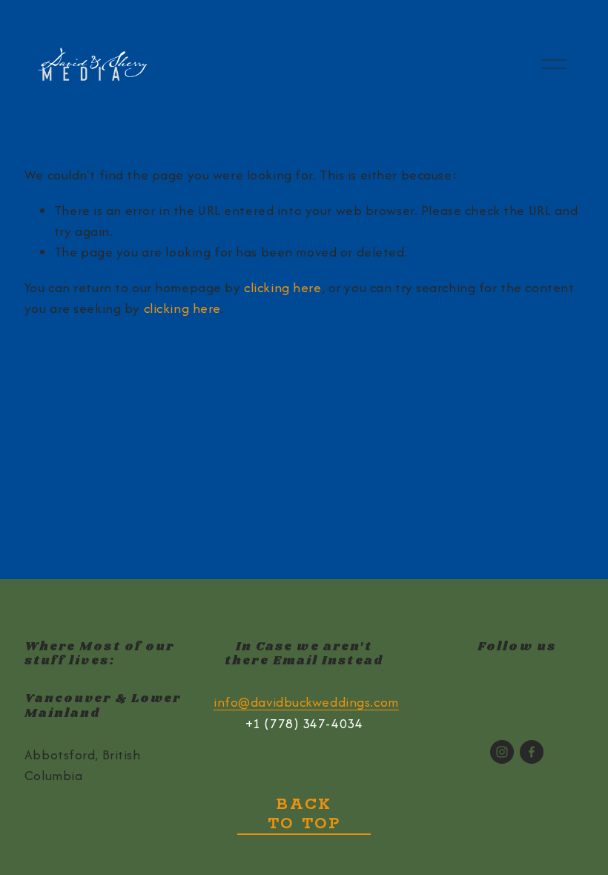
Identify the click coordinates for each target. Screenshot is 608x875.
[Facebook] (531, 752)
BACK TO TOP (304, 814)
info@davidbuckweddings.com (306, 702)
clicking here (282, 287)
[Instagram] (502, 752)
